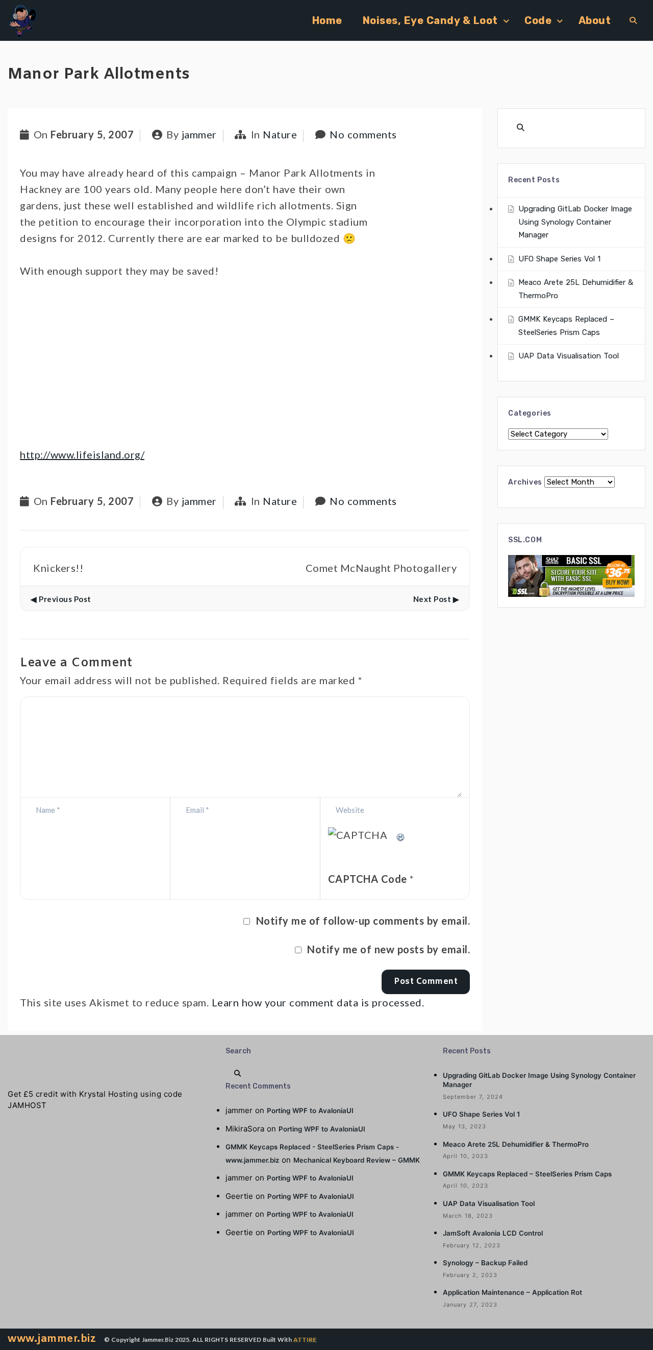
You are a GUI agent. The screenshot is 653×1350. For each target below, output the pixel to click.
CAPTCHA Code (367, 879)
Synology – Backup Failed (485, 1263)
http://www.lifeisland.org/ (82, 454)
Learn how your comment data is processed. (318, 1002)
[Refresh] (401, 835)
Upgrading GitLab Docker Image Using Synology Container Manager (575, 221)
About (595, 20)
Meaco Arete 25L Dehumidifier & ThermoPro (516, 1144)
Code (537, 20)
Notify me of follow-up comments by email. (363, 920)
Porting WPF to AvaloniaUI (310, 1110)
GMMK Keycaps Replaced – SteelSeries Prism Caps (527, 1174)
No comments (363, 134)
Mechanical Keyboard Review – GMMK (356, 1160)
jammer (199, 134)
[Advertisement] (245, 366)
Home (327, 20)
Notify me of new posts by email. (388, 949)
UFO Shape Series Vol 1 (559, 258)
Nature (280, 134)
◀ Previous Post (61, 599)
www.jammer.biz (52, 1339)
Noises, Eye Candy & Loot (430, 20)
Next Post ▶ (436, 599)
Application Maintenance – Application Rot (512, 1292)
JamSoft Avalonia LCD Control (493, 1233)
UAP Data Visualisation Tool (568, 355)
